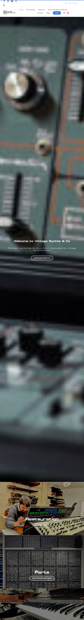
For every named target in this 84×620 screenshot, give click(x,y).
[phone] (4, 5)
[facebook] (4, 1)
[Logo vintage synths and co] (9, 10)
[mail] (16, 1)
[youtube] (12, 1)
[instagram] (8, 1)
